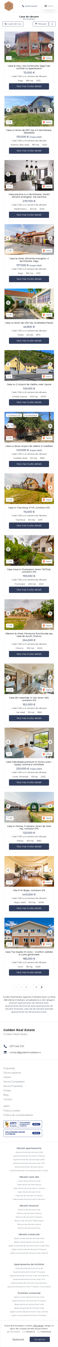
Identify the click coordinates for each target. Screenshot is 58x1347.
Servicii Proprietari (13, 1086)
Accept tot (39, 1339)
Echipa (7, 1090)
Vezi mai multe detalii (29, 86)
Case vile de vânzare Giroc (29, 1192)
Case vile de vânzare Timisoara (29, 1195)
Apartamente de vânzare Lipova (29, 1167)
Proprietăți (9, 1068)
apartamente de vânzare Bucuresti (28, 1012)
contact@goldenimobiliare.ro (25, 1052)
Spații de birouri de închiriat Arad (29, 1304)
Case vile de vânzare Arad (29, 1181)
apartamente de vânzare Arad (33, 1003)
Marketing (46, 1331)
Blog (6, 1095)
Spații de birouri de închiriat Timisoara (29, 1300)
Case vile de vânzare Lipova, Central (29, 1188)
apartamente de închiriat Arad (20, 1006)
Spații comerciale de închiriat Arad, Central (29, 1311)
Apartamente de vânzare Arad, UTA (29, 1163)
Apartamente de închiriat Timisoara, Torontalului (29, 1286)
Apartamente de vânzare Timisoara (29, 1156)
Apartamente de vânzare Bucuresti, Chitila (29, 1170)
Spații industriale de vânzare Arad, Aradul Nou (29, 1245)
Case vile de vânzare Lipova (29, 1184)
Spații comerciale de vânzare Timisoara (29, 1249)
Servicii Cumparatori (14, 1081)
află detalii (38, 1325)
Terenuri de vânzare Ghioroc (29, 1213)
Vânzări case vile (29, 1177)
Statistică (30, 1331)
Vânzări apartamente (29, 1148)
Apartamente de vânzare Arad (29, 1152)
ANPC (6, 1106)
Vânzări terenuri (29, 1205)
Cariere (7, 1077)
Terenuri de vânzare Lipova (29, 1224)
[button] (52, 24)
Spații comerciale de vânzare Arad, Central (29, 1253)
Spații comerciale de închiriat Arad (29, 1297)
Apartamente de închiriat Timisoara (29, 1272)
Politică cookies (11, 1110)
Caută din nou (14, 24)
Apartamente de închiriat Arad (29, 1268)
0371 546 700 (17, 1046)
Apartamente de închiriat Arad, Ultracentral (29, 1275)
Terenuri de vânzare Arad (29, 1209)
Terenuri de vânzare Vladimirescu (29, 1220)
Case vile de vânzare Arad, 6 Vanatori (29, 1199)
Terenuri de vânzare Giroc (29, 1228)
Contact (7, 1099)
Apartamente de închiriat (29, 1264)
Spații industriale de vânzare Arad (29, 1242)
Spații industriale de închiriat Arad (29, 1308)
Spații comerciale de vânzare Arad (29, 1238)
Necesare (15, 1331)
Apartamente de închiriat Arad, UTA (29, 1279)
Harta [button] (48, 58)
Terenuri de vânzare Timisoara (29, 1217)
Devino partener (12, 1072)
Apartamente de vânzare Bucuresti (29, 1159)
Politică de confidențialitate (18, 1115)
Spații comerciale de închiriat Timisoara (29, 1315)
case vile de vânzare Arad (36, 1009)
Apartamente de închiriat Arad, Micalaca (29, 1283)
